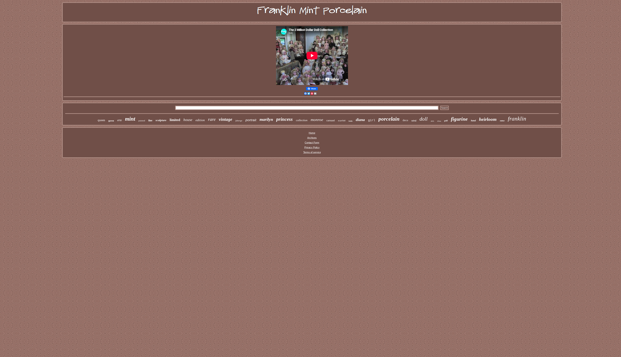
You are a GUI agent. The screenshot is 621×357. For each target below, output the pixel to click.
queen (101, 120)
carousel (330, 120)
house (187, 120)
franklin (517, 119)
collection (301, 120)
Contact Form (312, 142)
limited (175, 120)
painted (141, 120)
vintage (225, 119)
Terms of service (312, 152)
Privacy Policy (312, 147)
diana (360, 120)
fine (150, 120)
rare (212, 119)
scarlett (341, 120)
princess (284, 119)
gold (446, 121)
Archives (312, 137)
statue (502, 121)
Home (312, 132)
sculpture (161, 120)
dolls (432, 121)
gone (111, 120)
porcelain (388, 119)
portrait (250, 120)
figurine (459, 119)
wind (413, 120)
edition (200, 120)
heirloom (488, 119)
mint (130, 119)
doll (423, 119)
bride (351, 121)
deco (405, 120)
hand (473, 120)
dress (439, 121)
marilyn (266, 119)
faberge (238, 120)
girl (371, 120)
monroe (317, 119)
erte (119, 120)
